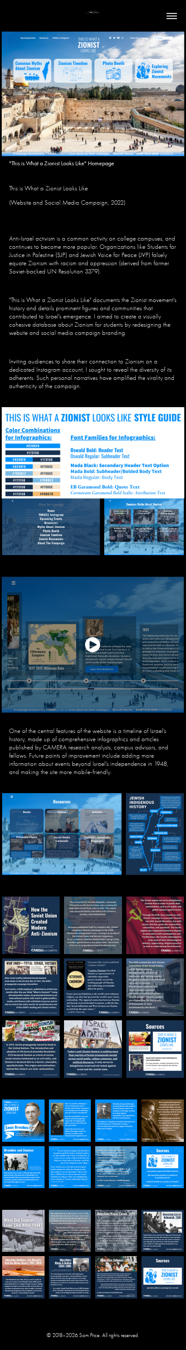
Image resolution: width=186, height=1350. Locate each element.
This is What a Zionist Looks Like (48, 188)
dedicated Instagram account (46, 369)
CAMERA (55, 747)
